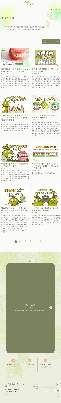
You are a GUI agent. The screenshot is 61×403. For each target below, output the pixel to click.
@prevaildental (29, 368)
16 (40, 242)
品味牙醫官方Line (10, 394)
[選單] (4, 3)
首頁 (52, 9)
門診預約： (12, 384)
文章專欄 (45, 41)
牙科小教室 (45, 366)
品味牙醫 (29, 366)
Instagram (29, 364)
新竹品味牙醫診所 (13, 366)
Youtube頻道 (45, 364)
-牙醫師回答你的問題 (45, 368)
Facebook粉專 (13, 364)
